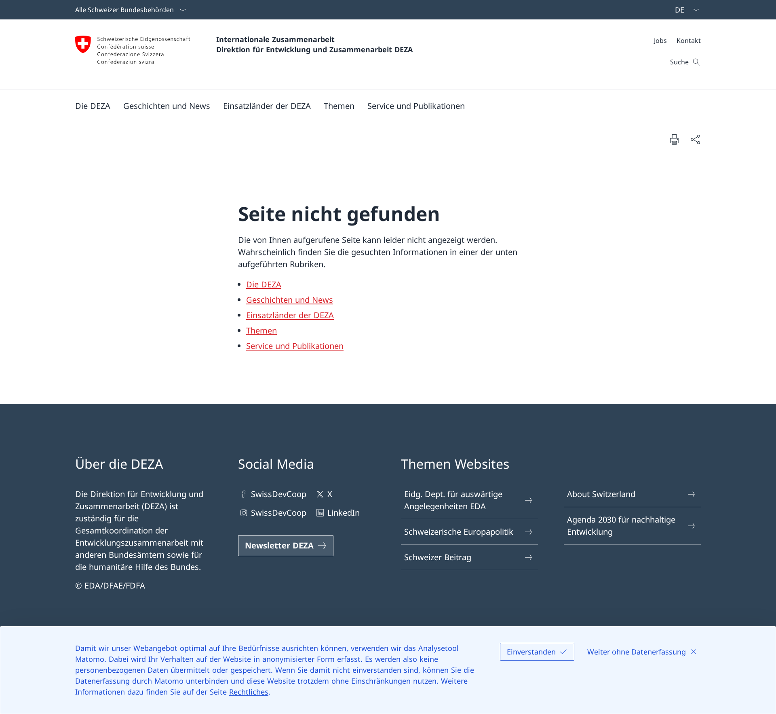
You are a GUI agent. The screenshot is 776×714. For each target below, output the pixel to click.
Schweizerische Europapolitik (458, 531)
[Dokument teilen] (695, 139)
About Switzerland (601, 494)
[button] (93, 105)
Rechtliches (248, 692)
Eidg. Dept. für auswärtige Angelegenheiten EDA (453, 500)
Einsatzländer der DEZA (290, 315)
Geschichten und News (289, 299)
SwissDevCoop (278, 494)
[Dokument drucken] (674, 139)
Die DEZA (263, 284)
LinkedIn (343, 512)
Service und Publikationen (295, 345)
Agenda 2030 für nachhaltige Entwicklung (621, 525)
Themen (261, 330)
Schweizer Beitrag (437, 557)
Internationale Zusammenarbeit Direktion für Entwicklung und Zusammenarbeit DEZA (314, 44)
